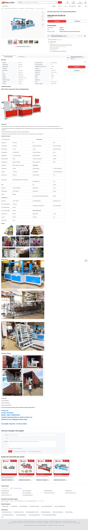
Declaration (56, 525)
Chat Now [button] (78, 21)
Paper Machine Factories (6, 512)
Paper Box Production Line (6, 495)
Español (19, 522)
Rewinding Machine (4, 492)
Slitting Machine (68, 490)
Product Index (64, 521)
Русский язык (33, 522)
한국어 (54, 522)
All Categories (5, 6)
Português (24, 522)
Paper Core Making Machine (60, 506)
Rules (86, 6)
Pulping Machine (14, 506)
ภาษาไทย (63, 522)
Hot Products (15, 521)
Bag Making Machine (5, 490)
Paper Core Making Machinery (34, 514)
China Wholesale (39, 521)
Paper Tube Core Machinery (58, 512)
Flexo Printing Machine (27, 490)
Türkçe (67, 522)
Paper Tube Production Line (70, 492)
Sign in (85, 3)
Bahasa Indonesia (77, 522)
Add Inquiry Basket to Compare (23, 46)
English (16, 522)
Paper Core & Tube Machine (29, 8)
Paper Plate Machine (23, 506)
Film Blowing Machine (48, 490)
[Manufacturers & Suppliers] (7, 2)
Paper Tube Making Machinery (7, 514)
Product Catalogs (18, 488)
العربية (50, 522)
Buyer (59, 6)
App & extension (72, 6)
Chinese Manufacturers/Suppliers (29, 521)
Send (10, 451)
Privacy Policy (62, 525)
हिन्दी (60, 522)
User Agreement (50, 525)
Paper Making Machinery (45, 512)
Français (28, 522)
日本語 (57, 522)
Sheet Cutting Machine (27, 492)
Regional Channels (58, 521)
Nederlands (46, 522)
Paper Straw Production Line (49, 492)
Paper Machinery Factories (19, 512)
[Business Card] (85, 61)
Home (2, 8)
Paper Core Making (68, 512)
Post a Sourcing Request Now (34, 451)
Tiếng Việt (71, 522)
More (2, 517)
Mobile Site (70, 521)
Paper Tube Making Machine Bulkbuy (49, 514)
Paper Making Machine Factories (32, 512)
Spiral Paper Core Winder (34, 506)
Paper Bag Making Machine (28, 495)
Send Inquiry (57, 21)
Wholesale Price (45, 521)
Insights (74, 521)
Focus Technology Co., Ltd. (36, 525)
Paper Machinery (21, 8)
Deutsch (42, 522)
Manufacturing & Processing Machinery (10, 8)
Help (65, 6)
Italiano (38, 522)
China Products (20, 521)
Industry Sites (52, 521)
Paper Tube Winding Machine (40, 8)
